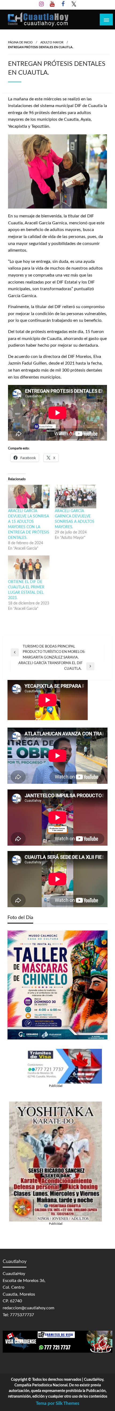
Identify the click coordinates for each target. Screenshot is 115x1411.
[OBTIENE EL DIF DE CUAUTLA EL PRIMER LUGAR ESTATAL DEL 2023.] (28, 567)
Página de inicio (20, 42)
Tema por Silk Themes (57, 1403)
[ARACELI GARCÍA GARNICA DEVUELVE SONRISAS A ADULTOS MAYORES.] (75, 497)
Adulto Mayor (51, 42)
